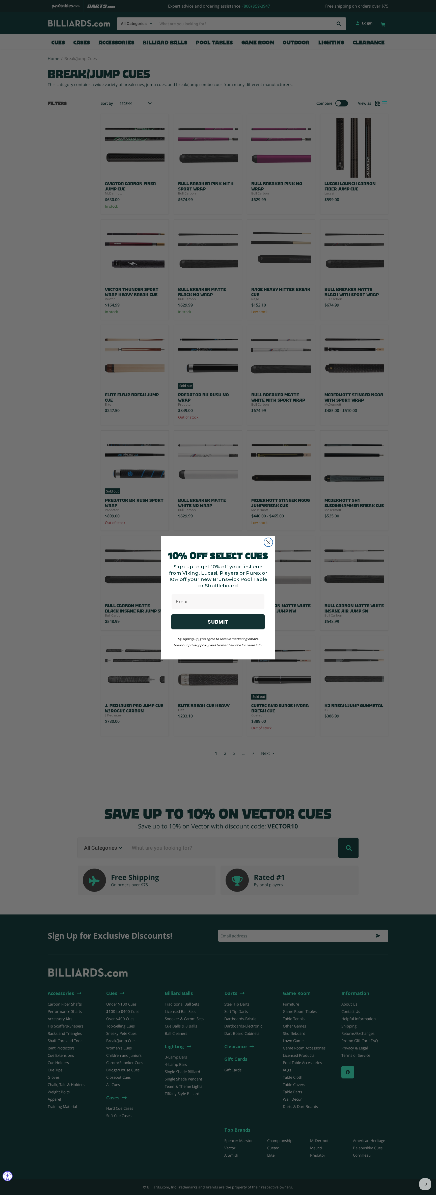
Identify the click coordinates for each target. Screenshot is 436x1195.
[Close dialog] (268, 542)
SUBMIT (218, 621)
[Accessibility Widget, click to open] (8, 1176)
